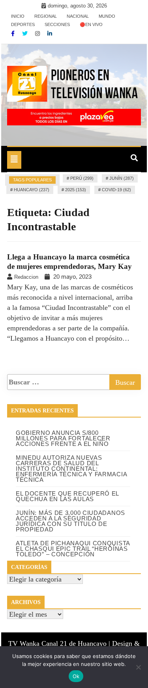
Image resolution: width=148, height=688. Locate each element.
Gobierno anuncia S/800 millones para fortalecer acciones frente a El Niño (63, 438)
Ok (76, 676)
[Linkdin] (49, 33)
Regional (45, 16)
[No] (138, 667)
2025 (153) (75, 189)
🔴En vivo (91, 24)
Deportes (23, 24)
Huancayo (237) (31, 189)
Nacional (78, 16)
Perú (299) (82, 178)
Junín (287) (121, 178)
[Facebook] (13, 33)
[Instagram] (38, 33)
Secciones (57, 24)
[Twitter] (25, 33)
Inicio (17, 16)
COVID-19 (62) (116, 189)
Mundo (107, 16)
